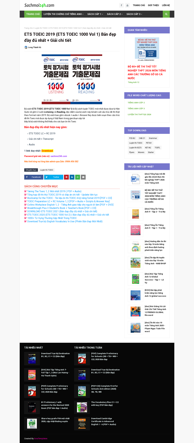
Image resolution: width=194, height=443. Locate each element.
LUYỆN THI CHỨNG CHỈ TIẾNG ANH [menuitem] (63, 14)
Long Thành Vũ (34, 47)
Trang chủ (28, 28)
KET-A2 (148, 148)
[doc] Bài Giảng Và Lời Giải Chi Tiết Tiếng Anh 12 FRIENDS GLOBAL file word (155, 310)
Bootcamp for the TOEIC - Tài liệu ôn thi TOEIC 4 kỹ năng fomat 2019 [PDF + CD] (69, 198)
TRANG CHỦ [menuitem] (33, 14)
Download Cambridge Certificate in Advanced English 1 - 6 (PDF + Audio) (103, 421)
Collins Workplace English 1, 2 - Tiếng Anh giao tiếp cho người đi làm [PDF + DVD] (70, 204)
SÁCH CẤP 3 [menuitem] (133, 14)
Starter (151, 152)
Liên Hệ (166, 5)
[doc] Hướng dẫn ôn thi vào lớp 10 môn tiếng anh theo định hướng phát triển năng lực (155, 245)
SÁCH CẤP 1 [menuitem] (94, 14)
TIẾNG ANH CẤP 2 (136, 102)
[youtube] (127, 5)
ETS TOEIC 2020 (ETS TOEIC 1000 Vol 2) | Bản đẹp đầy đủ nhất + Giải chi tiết (68, 214)
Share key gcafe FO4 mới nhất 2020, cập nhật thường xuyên (55, 420)
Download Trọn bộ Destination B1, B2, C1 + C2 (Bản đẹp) (55, 355)
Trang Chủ (139, 5)
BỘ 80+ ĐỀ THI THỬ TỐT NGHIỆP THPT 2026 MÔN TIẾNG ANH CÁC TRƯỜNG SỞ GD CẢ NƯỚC (147, 72)
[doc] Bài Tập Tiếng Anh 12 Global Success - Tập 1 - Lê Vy (154, 278)
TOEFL (157, 148)
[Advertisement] (72, 253)
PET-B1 (149, 143)
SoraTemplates (40, 438)
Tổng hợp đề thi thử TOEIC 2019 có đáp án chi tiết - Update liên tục (62, 194)
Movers (141, 152)
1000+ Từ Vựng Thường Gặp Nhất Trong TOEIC (52, 218)
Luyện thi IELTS (135, 148)
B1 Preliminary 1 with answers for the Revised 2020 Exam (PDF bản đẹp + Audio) (55, 405)
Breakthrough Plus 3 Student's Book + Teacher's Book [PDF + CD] (61, 208)
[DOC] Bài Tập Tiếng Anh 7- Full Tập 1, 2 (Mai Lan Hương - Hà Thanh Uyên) (55, 373)
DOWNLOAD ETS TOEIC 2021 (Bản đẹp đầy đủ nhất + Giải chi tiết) (62, 211)
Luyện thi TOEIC (41, 28)
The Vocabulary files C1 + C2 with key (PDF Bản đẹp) (105, 403)
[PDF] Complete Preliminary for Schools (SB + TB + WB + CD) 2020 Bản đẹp (54, 389)
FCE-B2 (132, 138)
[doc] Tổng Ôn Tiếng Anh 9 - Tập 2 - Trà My (155, 210)
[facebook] (121, 5)
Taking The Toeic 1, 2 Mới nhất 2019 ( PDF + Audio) (54, 191)
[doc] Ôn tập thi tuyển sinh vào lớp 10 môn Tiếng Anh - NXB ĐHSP (155, 260)
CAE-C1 (142, 138)
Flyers (131, 152)
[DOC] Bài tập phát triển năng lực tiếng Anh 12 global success (155, 293)
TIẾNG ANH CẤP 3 (136, 108)
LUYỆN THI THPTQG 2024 (139, 114)
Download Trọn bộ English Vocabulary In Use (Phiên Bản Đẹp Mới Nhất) (64, 221)
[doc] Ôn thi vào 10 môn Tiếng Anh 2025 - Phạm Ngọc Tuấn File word (155, 327)
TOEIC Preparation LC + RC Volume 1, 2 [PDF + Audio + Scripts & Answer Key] (68, 201)
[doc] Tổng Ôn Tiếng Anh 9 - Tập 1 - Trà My (155, 226)
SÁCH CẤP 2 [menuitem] (114, 14)
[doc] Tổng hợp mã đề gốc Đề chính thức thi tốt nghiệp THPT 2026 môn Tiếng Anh (155, 178)
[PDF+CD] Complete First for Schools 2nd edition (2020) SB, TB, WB (104, 389)
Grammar (153, 138)
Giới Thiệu (153, 5)
